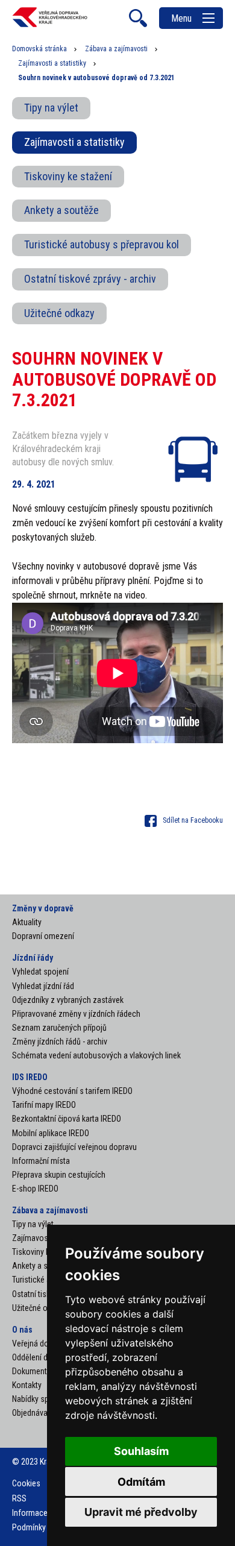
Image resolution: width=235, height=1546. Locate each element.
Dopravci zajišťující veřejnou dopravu (74, 1147)
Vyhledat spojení (40, 971)
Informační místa (41, 1161)
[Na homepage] (49, 25)
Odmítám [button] (141, 1481)
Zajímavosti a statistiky (52, 63)
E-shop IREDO (35, 1188)
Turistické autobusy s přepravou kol (101, 244)
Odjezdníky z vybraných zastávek (68, 1000)
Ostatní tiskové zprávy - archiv (90, 278)
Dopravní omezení (43, 936)
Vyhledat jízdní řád (43, 986)
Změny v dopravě (43, 908)
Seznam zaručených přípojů (59, 1027)
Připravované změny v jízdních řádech (76, 1014)
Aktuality (27, 922)
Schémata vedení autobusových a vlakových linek (96, 1055)
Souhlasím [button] (141, 1451)
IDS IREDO (30, 1077)
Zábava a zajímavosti (116, 49)
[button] (184, 820)
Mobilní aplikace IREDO (50, 1133)
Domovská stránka (39, 49)
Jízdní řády (32, 958)
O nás (22, 1329)
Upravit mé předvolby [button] (141, 1512)
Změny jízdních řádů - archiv (59, 1041)
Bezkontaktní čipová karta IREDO (66, 1118)
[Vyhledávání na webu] (138, 18)
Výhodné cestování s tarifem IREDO (72, 1091)
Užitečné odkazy (59, 313)
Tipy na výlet (51, 107)
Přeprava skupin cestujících (58, 1175)
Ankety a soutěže (61, 210)
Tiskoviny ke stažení (68, 176)
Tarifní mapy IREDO (44, 1105)
